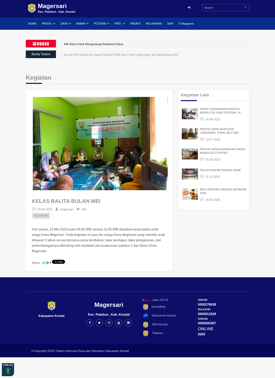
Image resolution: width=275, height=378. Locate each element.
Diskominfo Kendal (163, 315)
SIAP (170, 23)
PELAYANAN (154, 23)
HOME (32, 23)
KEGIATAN (41, 215)
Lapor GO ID (160, 299)
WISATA (135, 23)
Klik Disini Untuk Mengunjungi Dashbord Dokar (93, 44)
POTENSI (100, 23)
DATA (64, 23)
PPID (118, 23)
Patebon (156, 333)
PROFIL (47, 23)
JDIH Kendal (158, 324)
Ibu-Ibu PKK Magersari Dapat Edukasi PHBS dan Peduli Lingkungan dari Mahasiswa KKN (121, 54)
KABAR (80, 23)
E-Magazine (186, 23)
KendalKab (157, 306)
